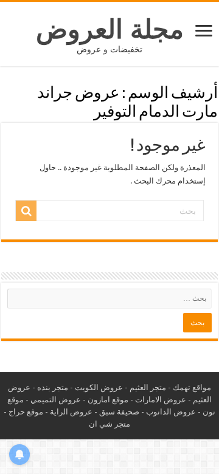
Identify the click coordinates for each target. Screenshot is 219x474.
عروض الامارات (160, 399)
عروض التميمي (55, 399)
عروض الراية (71, 411)
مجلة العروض (110, 29)
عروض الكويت (99, 387)
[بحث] (26, 211)
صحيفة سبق (119, 411)
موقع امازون (108, 399)
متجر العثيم (148, 387)
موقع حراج (26, 411)
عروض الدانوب (171, 411)
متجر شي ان (109, 423)
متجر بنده (52, 387)
